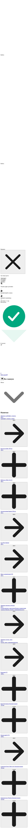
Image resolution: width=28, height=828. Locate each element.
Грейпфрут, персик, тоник (7, 418)
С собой (3, 280)
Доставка (3, 278)
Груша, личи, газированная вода (9, 642)
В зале (2, 281)
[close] (13, 262)
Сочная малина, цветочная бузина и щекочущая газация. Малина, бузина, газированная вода (13, 609)
